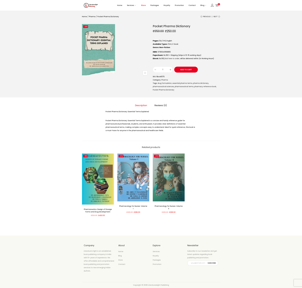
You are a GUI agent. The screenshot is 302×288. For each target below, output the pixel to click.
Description (141, 105)
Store (120, 260)
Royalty (156, 256)
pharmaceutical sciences (163, 86)
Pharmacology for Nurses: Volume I (133, 207)
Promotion (157, 264)
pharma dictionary (200, 83)
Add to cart (186, 69)
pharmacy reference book (205, 86)
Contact (121, 264)
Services (156, 251)
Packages (157, 260)
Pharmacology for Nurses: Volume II (169, 207)
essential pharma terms (182, 83)
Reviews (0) (161, 105)
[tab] (141, 105)
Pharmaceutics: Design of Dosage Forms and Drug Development (98, 210)
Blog (120, 256)
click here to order (171, 58)
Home (84, 16)
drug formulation (165, 83)
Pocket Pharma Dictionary (163, 90)
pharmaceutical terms (184, 86)
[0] (216, 5)
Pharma (92, 16)
